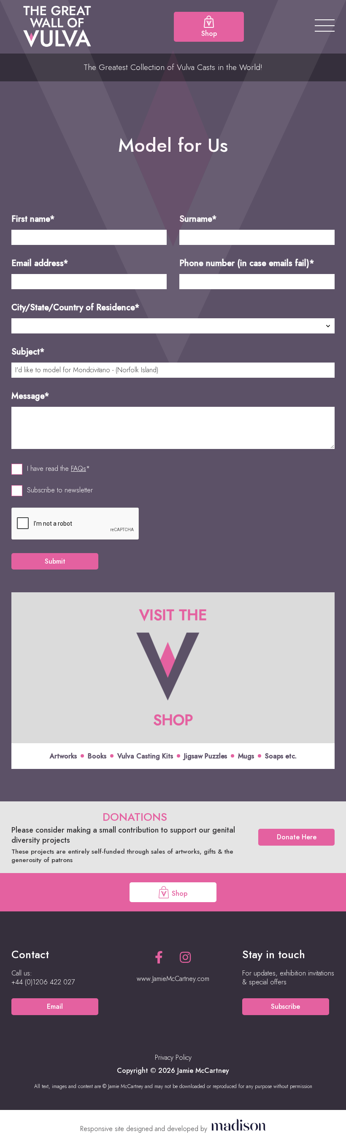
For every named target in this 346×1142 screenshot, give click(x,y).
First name (33, 219)
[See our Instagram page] (185, 958)
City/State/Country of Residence (75, 307)
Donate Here (296, 837)
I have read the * (58, 468)
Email (55, 1006)
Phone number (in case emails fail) (246, 263)
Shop (178, 893)
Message (30, 396)
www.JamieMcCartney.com (173, 978)
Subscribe (285, 1006)
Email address (39, 263)
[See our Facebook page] (159, 958)
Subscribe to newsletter (60, 490)
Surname (198, 219)
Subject (28, 351)
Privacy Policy (173, 1057)
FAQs (78, 468)
